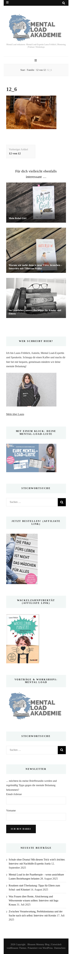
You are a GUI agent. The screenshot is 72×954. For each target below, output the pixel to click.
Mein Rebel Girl (17, 218)
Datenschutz (59, 948)
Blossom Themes (18, 948)
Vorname (11, 810)
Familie (30, 70)
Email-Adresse (14, 794)
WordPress (48, 948)
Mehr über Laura (15, 414)
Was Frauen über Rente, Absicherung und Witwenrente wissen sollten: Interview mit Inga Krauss (33, 900)
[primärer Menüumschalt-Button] (36, 60)
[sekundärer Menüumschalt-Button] (7, 2)
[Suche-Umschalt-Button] (63, 3)
